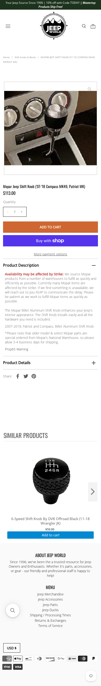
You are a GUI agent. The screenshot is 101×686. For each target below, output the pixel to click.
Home (6, 57)
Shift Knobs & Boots (25, 57)
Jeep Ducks (50, 610)
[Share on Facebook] (17, 375)
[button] (12, 610)
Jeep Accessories (50, 599)
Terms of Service (50, 625)
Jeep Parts (50, 604)
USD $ (11, 648)
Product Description (21, 265)
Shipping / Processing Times (50, 615)
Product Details (17, 362)
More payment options (50, 254)
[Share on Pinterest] (33, 375)
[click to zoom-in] (89, 89)
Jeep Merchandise (50, 594)
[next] (92, 491)
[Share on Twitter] (25, 375)
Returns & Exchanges (50, 620)
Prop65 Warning (16, 349)
